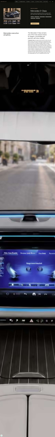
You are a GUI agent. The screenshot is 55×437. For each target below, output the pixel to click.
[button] (17, 1)
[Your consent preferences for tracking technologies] (1, 435)
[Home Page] (3, 2)
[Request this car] (35, 24)
